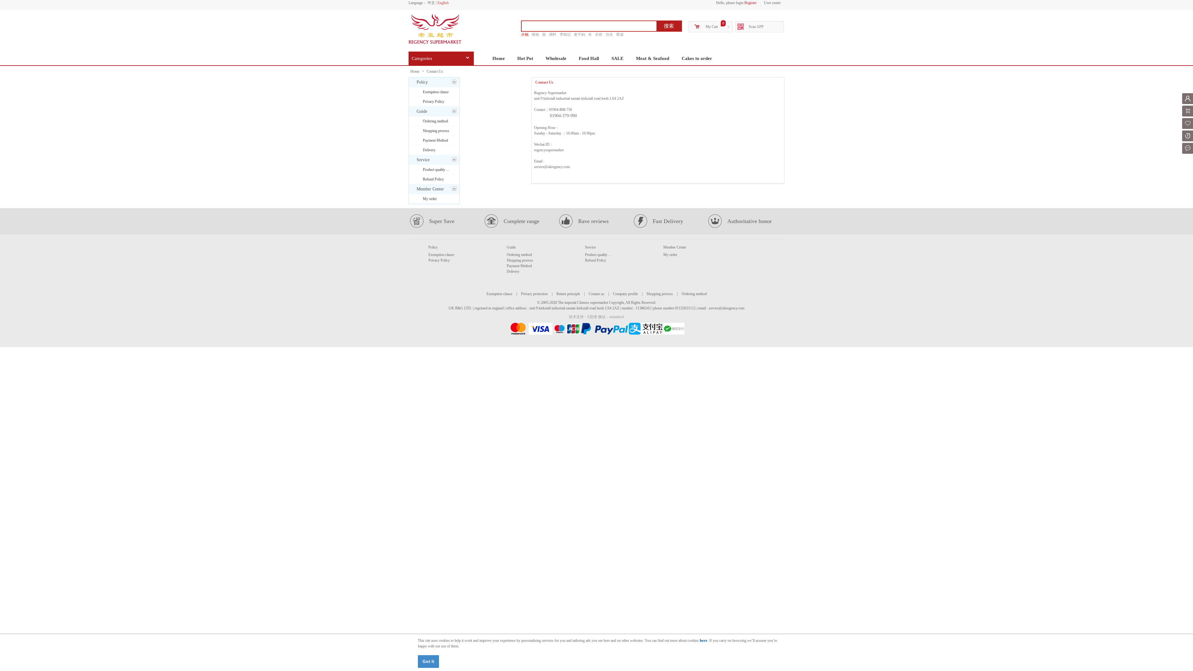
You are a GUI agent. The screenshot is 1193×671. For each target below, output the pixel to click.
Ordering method (435, 121)
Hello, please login (729, 3)
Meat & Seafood (652, 58)
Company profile (625, 294)
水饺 (598, 34)
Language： (418, 3)
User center (772, 3)
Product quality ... (436, 169)
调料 (552, 34)
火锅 (524, 34)
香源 (620, 34)
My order (430, 199)
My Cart (712, 27)
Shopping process (436, 131)
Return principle (568, 294)
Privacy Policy (433, 101)
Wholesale (556, 58)
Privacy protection (534, 294)
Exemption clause (436, 92)
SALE (617, 58)
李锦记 (565, 34)
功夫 (609, 34)
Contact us (596, 294)
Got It (428, 661)
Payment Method (435, 140)
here (703, 640)
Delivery (429, 150)
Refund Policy (433, 179)
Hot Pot (525, 58)
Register (750, 3)
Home (498, 58)
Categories (422, 58)
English (443, 3)
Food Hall (589, 58)
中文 (431, 3)
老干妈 (579, 34)
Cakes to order (697, 58)
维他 (535, 34)
